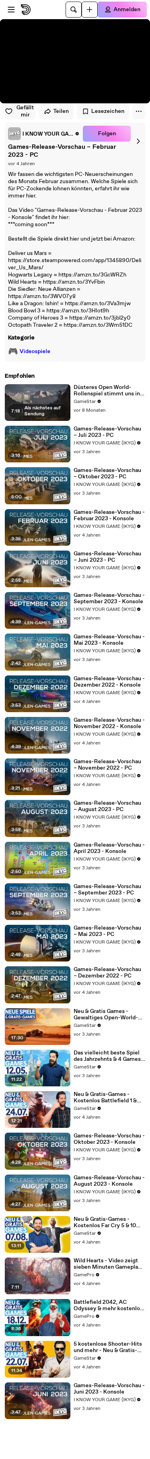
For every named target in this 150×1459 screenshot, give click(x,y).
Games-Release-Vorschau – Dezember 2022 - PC (107, 972)
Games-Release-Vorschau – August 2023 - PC (107, 806)
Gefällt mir (25, 111)
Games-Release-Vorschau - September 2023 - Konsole (109, 598)
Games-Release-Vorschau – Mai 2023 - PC (107, 931)
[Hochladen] (90, 10)
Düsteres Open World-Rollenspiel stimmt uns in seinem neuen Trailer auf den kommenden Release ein (107, 390)
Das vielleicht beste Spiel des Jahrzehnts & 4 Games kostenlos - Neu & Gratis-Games (107, 1056)
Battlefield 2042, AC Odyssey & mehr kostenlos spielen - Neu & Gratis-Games (108, 1305)
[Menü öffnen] (11, 10)
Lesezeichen (107, 111)
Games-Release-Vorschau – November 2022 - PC (107, 764)
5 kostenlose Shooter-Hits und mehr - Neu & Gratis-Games (108, 1347)
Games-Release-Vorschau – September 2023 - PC (107, 889)
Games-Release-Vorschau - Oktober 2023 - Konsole (109, 1139)
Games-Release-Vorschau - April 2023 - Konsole (109, 848)
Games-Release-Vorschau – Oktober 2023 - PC (107, 473)
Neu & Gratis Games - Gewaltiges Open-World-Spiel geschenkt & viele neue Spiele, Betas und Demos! (106, 1014)
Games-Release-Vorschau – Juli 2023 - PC (107, 432)
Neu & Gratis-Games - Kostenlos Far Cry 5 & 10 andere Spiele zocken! (105, 1222)
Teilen (61, 111)
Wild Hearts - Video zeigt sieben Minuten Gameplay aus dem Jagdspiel (107, 1264)
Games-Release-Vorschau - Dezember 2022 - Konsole (109, 681)
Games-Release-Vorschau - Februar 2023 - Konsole (109, 515)
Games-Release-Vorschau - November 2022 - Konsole (109, 723)
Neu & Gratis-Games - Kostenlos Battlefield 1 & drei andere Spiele (105, 1097)
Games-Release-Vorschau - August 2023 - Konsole (109, 1181)
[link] (44, 133)
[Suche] (74, 10)
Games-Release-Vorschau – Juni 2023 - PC (107, 557)
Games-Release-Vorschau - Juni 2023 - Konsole (109, 1388)
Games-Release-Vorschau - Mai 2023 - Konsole (109, 640)
